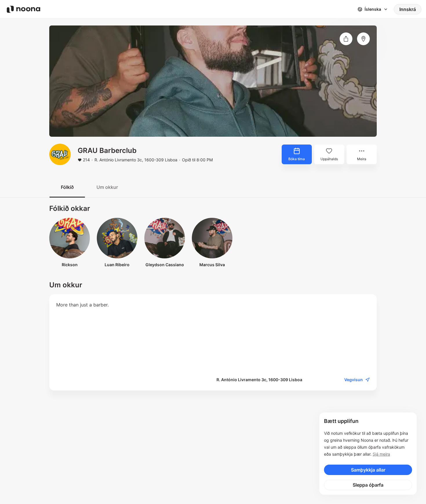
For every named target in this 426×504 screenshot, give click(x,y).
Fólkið (67, 187)
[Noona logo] (23, 9)
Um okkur (107, 187)
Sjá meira (381, 454)
